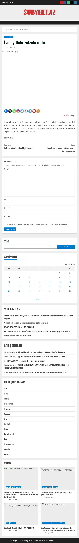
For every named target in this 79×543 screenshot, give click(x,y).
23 (70, 286)
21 (50, 286)
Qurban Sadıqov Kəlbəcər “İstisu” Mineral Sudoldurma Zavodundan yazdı (41, 372)
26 (29, 291)
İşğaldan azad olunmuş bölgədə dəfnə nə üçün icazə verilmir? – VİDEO (42, 356)
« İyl (37, 299)
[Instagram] (18, 111)
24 (9, 291)
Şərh (6, 169)
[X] (10, 111)
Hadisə (6, 37)
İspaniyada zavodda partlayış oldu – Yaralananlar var (61, 148)
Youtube (7, 454)
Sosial (6, 429)
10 (9, 282)
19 (29, 286)
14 (50, 282)
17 (9, 286)
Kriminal (7, 409)
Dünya (6, 388)
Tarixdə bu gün (9, 434)
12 (29, 282)
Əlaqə (6, 394)
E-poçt (7, 208)
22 (60, 286)
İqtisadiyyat (8, 404)
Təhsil (6, 439)
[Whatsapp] (14, 111)
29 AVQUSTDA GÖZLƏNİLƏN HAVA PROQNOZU (19, 327)
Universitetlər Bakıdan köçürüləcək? (18, 146)
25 (19, 291)
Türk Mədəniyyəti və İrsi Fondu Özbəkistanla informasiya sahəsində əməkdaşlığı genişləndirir (37, 331)
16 (70, 282)
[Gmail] (26, 111)
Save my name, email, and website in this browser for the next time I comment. (36, 224)
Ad (6, 200)
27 (39, 291)
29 (60, 291)
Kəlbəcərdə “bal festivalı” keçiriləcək (17, 335)
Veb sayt (7, 216)
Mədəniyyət (8, 414)
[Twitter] (22, 111)
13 (39, 282)
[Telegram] (30, 111)
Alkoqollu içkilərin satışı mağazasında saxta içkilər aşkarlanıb (26, 323)
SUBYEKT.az (39, 12)
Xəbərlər (7, 449)
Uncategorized (9, 444)
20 (39, 286)
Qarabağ (7, 424)
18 (19, 286)
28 (50, 291)
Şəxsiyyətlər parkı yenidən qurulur (33, 361)
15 (60, 282)
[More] (38, 111)
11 (19, 282)
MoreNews (39, 540)
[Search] (76, 23)
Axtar (6, 241)
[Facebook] (6, 111)
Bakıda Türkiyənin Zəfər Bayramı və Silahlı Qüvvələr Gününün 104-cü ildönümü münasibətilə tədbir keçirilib (21, 494)
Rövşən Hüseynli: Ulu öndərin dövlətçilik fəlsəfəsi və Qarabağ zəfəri (42, 352)
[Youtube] (34, 111)
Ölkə (11, 37)
